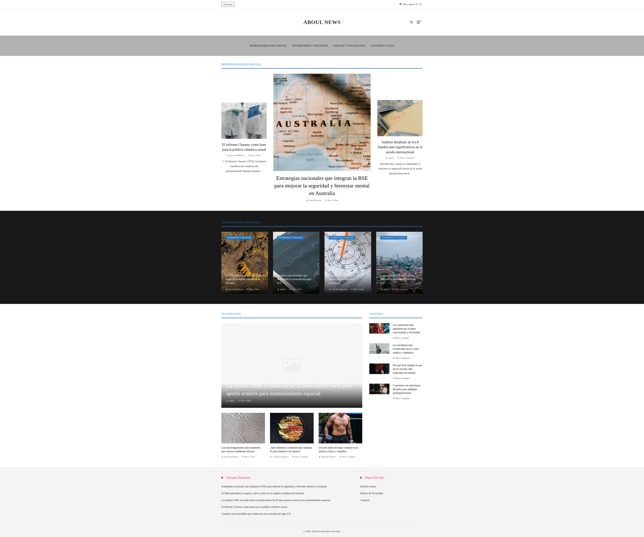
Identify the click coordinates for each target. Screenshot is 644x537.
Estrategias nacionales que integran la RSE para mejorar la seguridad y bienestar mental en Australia (322, 185)
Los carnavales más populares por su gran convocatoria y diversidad (406, 329)
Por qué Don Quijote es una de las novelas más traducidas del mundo (407, 369)
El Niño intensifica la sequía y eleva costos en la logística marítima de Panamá (262, 493)
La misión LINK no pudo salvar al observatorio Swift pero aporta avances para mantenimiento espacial (275, 500)
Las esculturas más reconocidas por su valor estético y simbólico (406, 349)
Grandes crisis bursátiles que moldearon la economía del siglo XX (256, 513)
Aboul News (322, 22)
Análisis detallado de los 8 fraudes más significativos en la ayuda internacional (400, 147)
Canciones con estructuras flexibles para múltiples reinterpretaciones (406, 389)
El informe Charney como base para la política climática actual (254, 506)
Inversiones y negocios (239, 238)
